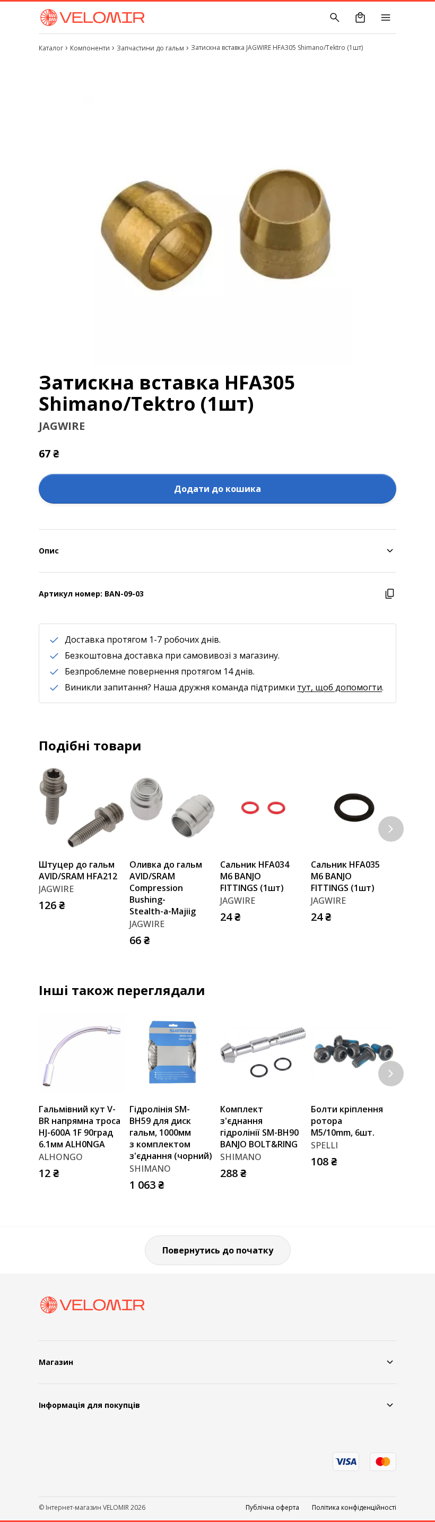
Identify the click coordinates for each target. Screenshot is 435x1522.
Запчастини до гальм (150, 48)
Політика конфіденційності (354, 1507)
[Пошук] (334, 17)
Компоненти (90, 48)
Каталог (51, 48)
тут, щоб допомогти (339, 687)
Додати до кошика (217, 489)
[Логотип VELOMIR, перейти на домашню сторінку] (92, 17)
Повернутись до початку (217, 1250)
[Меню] (385, 17)
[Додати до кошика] (113, 902)
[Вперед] (391, 829)
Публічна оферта (272, 1507)
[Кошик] (360, 17)
